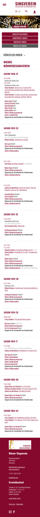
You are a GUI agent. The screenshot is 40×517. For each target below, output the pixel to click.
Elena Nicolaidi (9, 105)
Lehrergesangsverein (11, 364)
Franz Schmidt (9, 196)
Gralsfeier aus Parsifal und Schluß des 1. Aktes (21, 289)
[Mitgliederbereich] (34, 11)
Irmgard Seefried (10, 103)
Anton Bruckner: (10, 87)
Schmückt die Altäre (25, 391)
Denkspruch (21, 226)
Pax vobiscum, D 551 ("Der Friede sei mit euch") (21, 421)
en (19, 11)
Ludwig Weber (9, 110)
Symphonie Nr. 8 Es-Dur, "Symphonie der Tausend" (21, 253)
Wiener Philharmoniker (12, 150)
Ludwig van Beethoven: (12, 187)
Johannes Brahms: (10, 250)
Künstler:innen (20, 45)
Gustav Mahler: (9, 252)
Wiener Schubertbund (11, 361)
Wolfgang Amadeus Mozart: (13, 388)
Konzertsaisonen (20, 34)
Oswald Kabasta (10, 194)
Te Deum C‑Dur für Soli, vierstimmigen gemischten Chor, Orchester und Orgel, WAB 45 (21, 95)
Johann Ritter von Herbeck (13, 395)
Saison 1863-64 (11, 410)
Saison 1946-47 (11, 73)
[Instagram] (10, 511)
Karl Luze (7, 144)
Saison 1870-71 (11, 341)
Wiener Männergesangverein (13, 112)
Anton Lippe (8, 101)
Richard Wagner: (10, 139)
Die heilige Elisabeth (17, 163)
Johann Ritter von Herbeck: (13, 386)
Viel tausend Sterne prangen (23, 319)
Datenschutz (19, 504)
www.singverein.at (14, 469)
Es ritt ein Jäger (26, 386)
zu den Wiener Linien (14, 498)
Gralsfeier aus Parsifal (21, 139)
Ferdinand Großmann (11, 230)
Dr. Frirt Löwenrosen (11, 328)
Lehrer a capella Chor (11, 115)
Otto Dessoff (8, 354)
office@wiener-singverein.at (17, 467)
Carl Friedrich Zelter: (11, 226)
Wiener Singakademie (11, 357)
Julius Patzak (9, 108)
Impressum (12, 504)
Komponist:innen (20, 38)
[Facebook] (14, 511)
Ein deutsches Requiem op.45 (24, 250)
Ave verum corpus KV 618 (29, 388)
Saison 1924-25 (11, 312)
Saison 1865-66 (11, 379)
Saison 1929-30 (11, 278)
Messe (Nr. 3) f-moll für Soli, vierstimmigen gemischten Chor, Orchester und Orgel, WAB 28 (20, 89)
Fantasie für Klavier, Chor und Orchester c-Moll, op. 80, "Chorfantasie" (20, 188)
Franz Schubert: (9, 319)
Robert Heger (9, 168)
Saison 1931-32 (11, 214)
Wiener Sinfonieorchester (12, 174)
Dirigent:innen (20, 42)
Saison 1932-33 (11, 128)
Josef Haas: (8, 163)
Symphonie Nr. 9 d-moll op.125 (28, 350)
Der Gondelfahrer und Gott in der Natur (25, 417)
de (16, 11)
